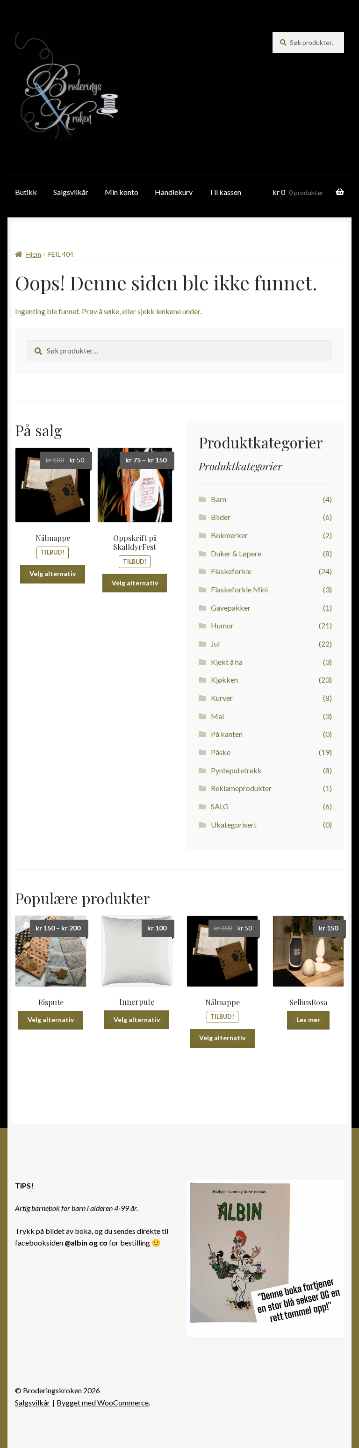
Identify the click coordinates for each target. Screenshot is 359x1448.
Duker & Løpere (236, 553)
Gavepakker (231, 607)
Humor (222, 625)
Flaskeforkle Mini (239, 589)
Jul (215, 643)
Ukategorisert (234, 824)
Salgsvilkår (70, 191)
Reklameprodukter (241, 788)
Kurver (222, 697)
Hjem (33, 254)
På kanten (227, 733)
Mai (217, 716)
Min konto (121, 191)
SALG (220, 806)
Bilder (220, 516)
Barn (218, 499)
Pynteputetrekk (236, 770)
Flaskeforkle (231, 571)
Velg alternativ (52, 573)
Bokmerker (229, 535)
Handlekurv (174, 191)
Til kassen (225, 191)
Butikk (26, 191)
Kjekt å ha (227, 661)
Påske (220, 752)
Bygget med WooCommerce (103, 1402)
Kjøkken (224, 679)
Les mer (308, 1019)
